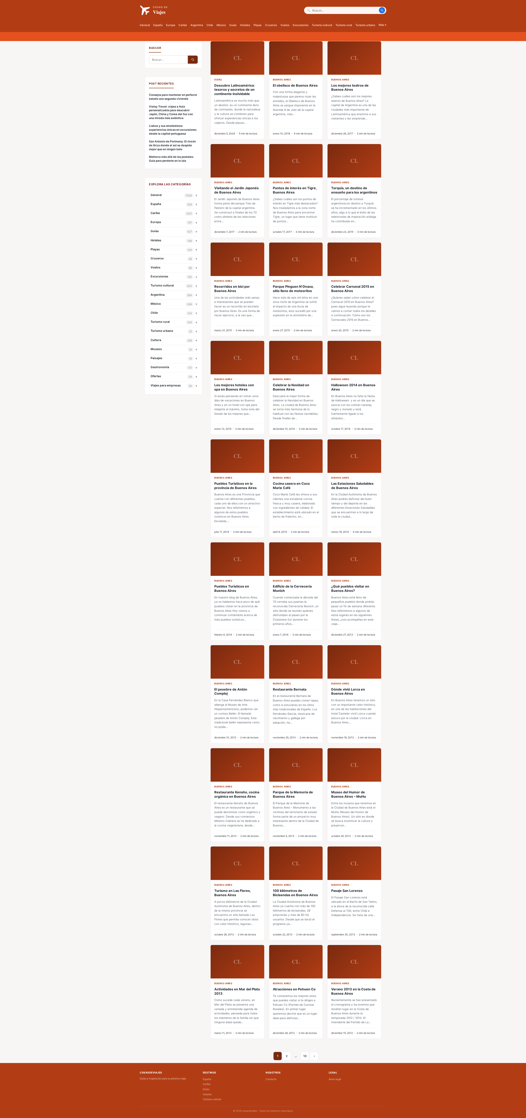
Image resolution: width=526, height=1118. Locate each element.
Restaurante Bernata (289, 689)
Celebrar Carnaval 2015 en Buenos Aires (352, 288)
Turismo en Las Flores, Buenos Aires (232, 893)
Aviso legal (335, 1079)
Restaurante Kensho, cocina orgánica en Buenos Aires (236, 794)
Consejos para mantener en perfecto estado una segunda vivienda (173, 96)
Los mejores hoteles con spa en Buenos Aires (234, 387)
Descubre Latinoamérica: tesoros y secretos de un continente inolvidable (234, 89)
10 (305, 1056)
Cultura (156, 340)
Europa (170, 25)
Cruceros (271, 25)
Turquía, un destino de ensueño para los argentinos (354, 190)
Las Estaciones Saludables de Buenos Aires (352, 485)
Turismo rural (344, 25)
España (158, 25)
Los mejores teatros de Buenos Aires (350, 87)
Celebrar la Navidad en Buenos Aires (291, 387)
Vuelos (284, 25)
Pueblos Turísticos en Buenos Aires (231, 588)
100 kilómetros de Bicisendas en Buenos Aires (295, 893)
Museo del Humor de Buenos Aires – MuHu (348, 794)
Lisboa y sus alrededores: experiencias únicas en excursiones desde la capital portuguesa (172, 129)
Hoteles (245, 25)
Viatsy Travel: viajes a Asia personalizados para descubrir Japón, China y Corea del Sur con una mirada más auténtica (171, 112)
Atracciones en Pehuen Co (294, 989)
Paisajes (156, 358)
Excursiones (300, 25)
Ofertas (156, 376)
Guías (232, 25)
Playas (258, 25)
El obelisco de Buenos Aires (295, 85)
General (145, 25)
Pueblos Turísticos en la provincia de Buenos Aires (235, 485)
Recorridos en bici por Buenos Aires (232, 288)
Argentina (196, 25)
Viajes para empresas (166, 385)
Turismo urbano (365, 25)
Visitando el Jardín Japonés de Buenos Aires (236, 190)
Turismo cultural (322, 25)
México (221, 25)
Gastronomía (160, 367)
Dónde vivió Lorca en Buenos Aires (348, 691)
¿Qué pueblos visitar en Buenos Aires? (350, 588)
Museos (156, 349)
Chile (209, 25)
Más (382, 24)
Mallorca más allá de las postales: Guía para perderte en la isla (171, 158)
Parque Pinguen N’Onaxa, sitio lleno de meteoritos (293, 288)
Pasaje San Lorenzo (347, 891)
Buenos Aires (282, 79)
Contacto (271, 1079)
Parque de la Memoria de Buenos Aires (293, 794)
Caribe (183, 25)
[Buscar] (382, 10)
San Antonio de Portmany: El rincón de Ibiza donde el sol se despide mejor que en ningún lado (172, 145)
